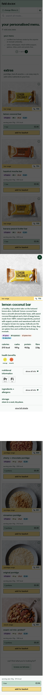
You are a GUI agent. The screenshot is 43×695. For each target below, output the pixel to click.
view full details (21, 408)
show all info (31, 371)
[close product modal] (39, 255)
